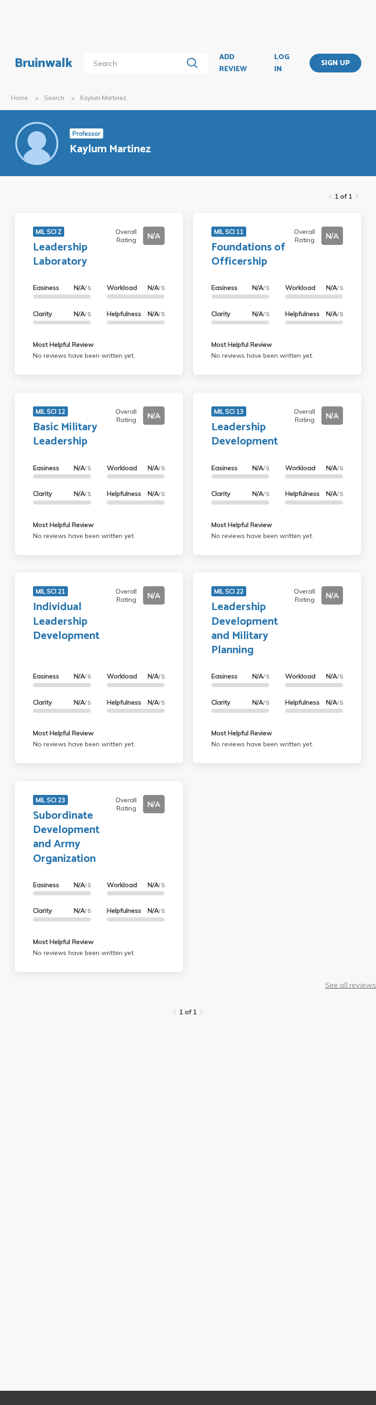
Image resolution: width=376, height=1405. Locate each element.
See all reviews (350, 984)
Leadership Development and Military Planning (244, 628)
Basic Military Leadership (65, 434)
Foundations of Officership (248, 255)
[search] (135, 63)
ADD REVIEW (233, 63)
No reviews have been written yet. (84, 355)
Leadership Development (244, 434)
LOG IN (281, 63)
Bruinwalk (43, 63)
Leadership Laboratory (60, 255)
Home (19, 97)
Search (54, 97)
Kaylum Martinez (103, 97)
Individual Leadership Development (66, 621)
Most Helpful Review (63, 344)
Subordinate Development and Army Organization (66, 837)
